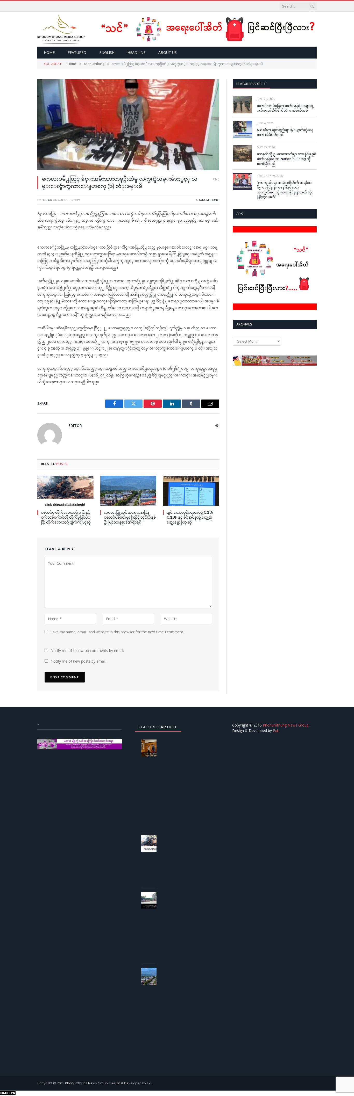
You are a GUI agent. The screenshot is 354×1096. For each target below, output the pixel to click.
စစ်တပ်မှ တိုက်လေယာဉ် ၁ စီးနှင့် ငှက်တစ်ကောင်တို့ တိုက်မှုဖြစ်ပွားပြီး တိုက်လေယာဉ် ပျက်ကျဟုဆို (66, 517)
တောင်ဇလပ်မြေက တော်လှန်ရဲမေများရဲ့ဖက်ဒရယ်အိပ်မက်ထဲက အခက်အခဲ (285, 108)
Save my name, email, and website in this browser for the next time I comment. (117, 631)
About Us (167, 52)
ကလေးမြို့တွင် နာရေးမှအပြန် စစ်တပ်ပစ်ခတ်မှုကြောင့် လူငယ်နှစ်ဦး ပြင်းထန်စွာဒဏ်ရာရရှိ (130, 517)
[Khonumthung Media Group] (61, 29)
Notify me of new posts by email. (78, 661)
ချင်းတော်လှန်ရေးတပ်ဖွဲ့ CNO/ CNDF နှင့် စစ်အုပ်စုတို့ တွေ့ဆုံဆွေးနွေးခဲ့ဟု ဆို (190, 517)
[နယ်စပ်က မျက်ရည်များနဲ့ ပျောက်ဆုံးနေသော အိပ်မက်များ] (242, 129)
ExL (276, 730)
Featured (77, 52)
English (107, 52)
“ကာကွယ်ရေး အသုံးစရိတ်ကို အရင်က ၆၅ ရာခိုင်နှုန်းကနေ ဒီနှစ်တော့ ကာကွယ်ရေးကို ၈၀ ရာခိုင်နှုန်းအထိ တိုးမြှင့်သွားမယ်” (285, 189)
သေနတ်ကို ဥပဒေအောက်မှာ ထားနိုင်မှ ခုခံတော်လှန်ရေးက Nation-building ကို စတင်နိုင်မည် (286, 158)
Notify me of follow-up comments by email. (87, 650)
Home (49, 52)
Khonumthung (207, 200)
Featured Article (251, 83)
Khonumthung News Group (286, 725)
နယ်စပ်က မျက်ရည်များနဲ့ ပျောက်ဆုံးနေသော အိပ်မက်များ (285, 132)
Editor (47, 200)
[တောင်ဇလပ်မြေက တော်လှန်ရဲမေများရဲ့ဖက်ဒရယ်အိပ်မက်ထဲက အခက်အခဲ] (242, 104)
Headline (136, 52)
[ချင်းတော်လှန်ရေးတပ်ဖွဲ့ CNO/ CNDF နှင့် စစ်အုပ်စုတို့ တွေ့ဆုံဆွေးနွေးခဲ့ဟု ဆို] (191, 490)
